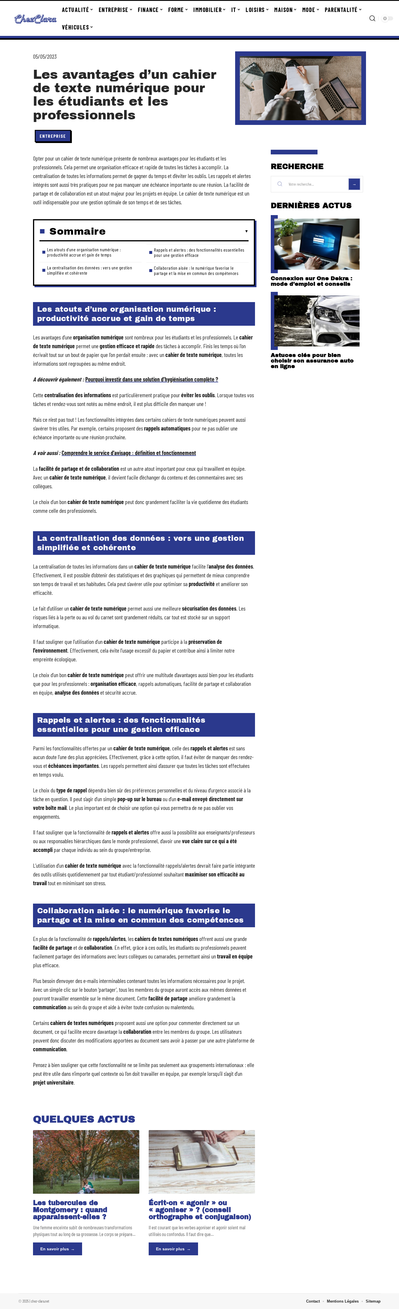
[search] (372, 18)
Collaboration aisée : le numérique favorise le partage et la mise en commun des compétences (196, 270)
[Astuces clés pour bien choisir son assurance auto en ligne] (317, 320)
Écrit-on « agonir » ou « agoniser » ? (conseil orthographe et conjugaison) (200, 1210)
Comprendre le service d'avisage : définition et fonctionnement (129, 452)
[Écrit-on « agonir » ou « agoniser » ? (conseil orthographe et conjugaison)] (202, 1162)
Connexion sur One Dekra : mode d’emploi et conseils (311, 281)
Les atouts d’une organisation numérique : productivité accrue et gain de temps (84, 252)
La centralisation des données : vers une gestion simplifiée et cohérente (89, 270)
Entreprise (53, 136)
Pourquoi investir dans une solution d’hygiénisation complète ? (151, 379)
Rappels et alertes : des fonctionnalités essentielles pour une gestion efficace (199, 252)
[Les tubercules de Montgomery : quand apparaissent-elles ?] (86, 1162)
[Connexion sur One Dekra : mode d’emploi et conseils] (317, 244)
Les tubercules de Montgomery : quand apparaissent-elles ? (70, 1210)
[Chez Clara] (35, 18)
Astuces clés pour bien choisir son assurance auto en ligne (312, 360)
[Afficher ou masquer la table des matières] (177, 231)
